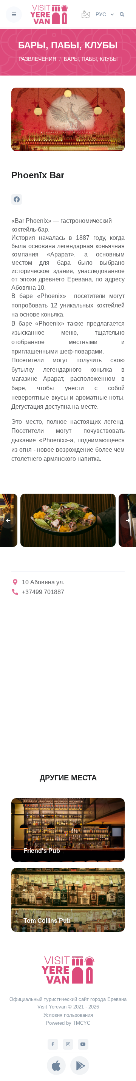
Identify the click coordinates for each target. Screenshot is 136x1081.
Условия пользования (68, 1015)
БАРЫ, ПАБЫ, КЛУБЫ (90, 59)
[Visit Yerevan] (51, 14)
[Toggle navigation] (14, 14)
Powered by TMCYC (68, 1023)
